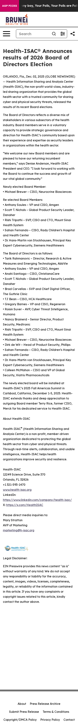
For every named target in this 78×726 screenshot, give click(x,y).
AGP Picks (9, 5)
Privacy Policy (50, 719)
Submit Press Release (24, 711)
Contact (69, 719)
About (22, 704)
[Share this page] (72, 33)
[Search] (54, 34)
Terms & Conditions (56, 711)
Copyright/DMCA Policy (20, 719)
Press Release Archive (45, 704)
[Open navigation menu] (6, 33)
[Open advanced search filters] (62, 34)
